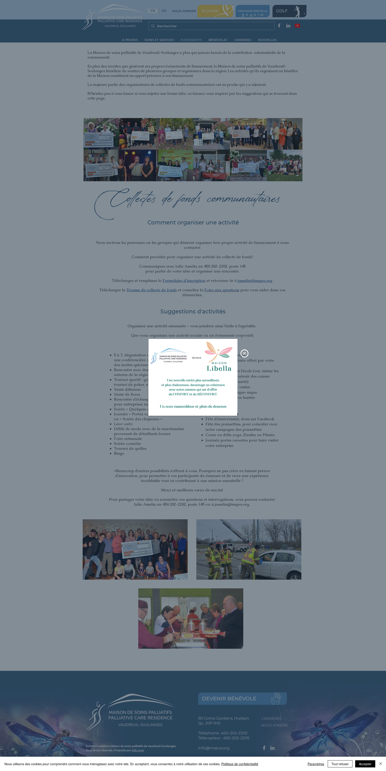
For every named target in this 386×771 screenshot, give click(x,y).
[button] (244, 353)
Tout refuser (340, 764)
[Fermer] (380, 763)
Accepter (365, 764)
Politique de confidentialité (239, 764)
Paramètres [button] (316, 764)
